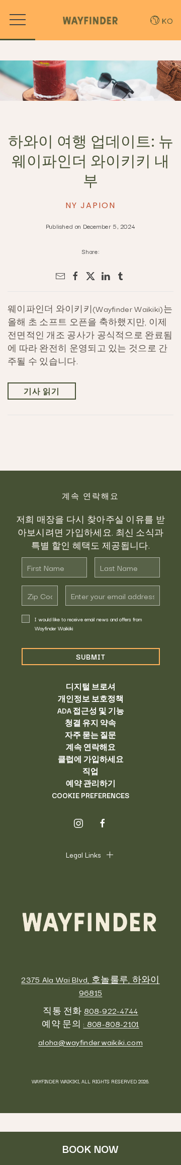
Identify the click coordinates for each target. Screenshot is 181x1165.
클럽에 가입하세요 (91, 758)
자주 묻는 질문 (90, 734)
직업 (90, 770)
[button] (17, 20)
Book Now (90, 1148)
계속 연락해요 (91, 746)
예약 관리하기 (91, 783)
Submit (91, 656)
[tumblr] (121, 276)
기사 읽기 (42, 391)
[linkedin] (106, 276)
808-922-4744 (111, 1010)
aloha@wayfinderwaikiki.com (90, 1041)
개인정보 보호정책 (91, 698)
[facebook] (75, 276)
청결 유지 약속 (90, 722)
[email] (60, 276)
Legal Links (83, 854)
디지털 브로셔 (91, 686)
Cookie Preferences (90, 795)
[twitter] (90, 276)
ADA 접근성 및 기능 (90, 710)
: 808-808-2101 (111, 1023)
